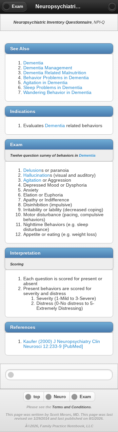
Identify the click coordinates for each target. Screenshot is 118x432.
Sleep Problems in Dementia (52, 87)
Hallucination (36, 175)
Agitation (32, 180)
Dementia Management (47, 67)
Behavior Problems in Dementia (56, 77)
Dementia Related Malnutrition (54, 72)
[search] (112, 6)
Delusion (32, 170)
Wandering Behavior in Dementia (57, 92)
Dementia (33, 62)
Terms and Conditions (71, 407)
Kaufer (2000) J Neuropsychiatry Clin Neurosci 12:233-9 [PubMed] (61, 344)
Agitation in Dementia (45, 82)
